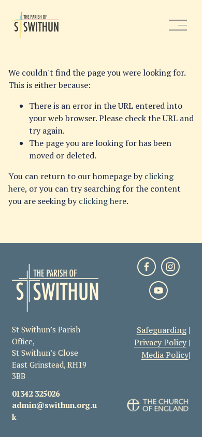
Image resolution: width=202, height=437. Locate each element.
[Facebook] (146, 266)
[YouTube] (158, 290)
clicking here (102, 201)
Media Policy (165, 354)
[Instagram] (170, 266)
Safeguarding (161, 330)
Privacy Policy (160, 342)
